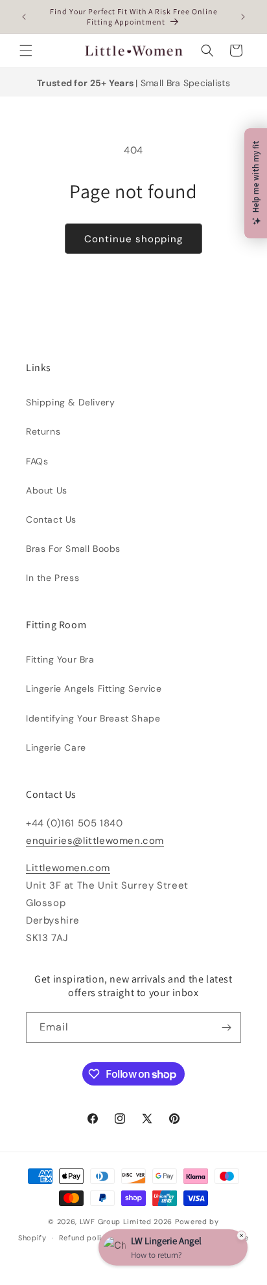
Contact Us (51, 519)
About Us (46, 490)
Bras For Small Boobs (73, 548)
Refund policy (84, 1237)
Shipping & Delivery (70, 402)
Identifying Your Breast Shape (93, 718)
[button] (26, 50)
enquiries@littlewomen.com (95, 840)
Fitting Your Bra (60, 659)
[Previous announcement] (24, 17)
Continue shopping (133, 239)
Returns (43, 431)
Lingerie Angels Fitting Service (94, 688)
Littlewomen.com (68, 867)
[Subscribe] (226, 1027)
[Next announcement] (243, 17)
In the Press (52, 578)
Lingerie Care (56, 747)
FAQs (37, 461)
